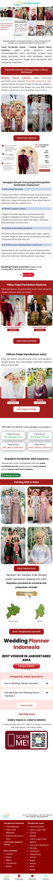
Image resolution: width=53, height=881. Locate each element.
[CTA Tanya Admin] (26, 273)
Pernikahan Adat (36, 823)
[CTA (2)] (26, 637)
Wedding (5, 266)
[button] (26, 683)
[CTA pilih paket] (26, 591)
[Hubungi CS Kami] (13, 473)
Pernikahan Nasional (14, 823)
